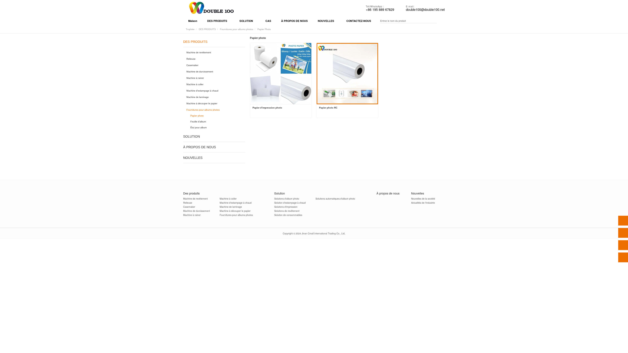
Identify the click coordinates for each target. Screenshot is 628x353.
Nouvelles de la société (423, 198)
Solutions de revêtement (286, 210)
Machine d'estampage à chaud (202, 90)
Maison (192, 21)
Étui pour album (198, 127)
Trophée (189, 29)
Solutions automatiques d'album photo (335, 198)
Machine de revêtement (198, 52)
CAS (268, 21)
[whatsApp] (623, 221)
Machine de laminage (197, 97)
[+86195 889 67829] (623, 233)
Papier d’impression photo (267, 107)
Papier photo (197, 115)
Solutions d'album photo (286, 198)
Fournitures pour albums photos (236, 29)
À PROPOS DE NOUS (294, 21)
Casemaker (192, 65)
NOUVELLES (192, 158)
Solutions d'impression (285, 206)
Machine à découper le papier (201, 103)
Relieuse (190, 59)
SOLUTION (191, 136)
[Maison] (210, 8)
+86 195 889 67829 (380, 9)
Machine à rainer (195, 78)
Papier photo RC (328, 107)
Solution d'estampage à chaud (290, 202)
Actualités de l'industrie (423, 202)
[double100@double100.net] (623, 245)
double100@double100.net (425, 9)
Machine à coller (194, 84)
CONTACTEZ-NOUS (358, 21)
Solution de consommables (288, 215)
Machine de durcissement (199, 71)
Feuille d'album (198, 121)
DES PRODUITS (207, 29)
